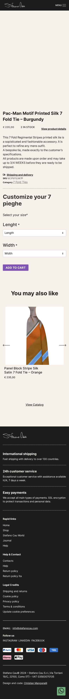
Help (5, 545)
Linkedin (24, 640)
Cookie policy (10, 596)
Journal (7, 540)
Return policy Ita (12, 576)
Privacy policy (11, 601)
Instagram (10, 640)
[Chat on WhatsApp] (61, 691)
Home (6, 525)
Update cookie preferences (18, 611)
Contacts (8, 560)
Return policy (10, 570)
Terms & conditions (14, 606)
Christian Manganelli (35, 683)
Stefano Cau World (13, 535)
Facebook (38, 640)
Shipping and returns (15, 591)
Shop (6, 530)
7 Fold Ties (20, 182)
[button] (6, 345)
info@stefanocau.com (25, 628)
